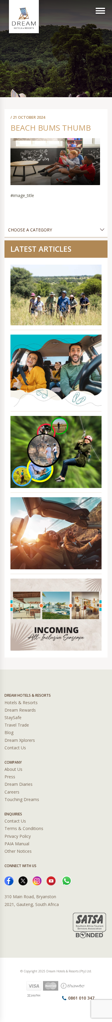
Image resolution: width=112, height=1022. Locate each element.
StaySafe (13, 717)
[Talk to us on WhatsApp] (67, 880)
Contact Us (15, 748)
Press (9, 777)
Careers (11, 792)
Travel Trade (16, 725)
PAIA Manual (16, 843)
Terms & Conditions (23, 828)
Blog (8, 732)
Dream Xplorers (19, 740)
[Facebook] (8, 880)
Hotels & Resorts (21, 702)
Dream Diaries (18, 784)
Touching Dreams (21, 799)
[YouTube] (51, 880)
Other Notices (18, 851)
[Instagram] (37, 880)
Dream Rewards (20, 710)
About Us (13, 769)
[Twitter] (23, 880)
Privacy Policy (17, 836)
